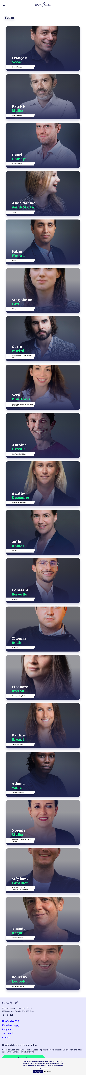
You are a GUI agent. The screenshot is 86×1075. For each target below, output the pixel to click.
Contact (6, 1037)
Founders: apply (11, 1025)
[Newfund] (43, 4)
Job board (7, 1033)
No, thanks (48, 1072)
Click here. (45, 1068)
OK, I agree (38, 1072)
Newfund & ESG (10, 1021)
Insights (6, 1029)
